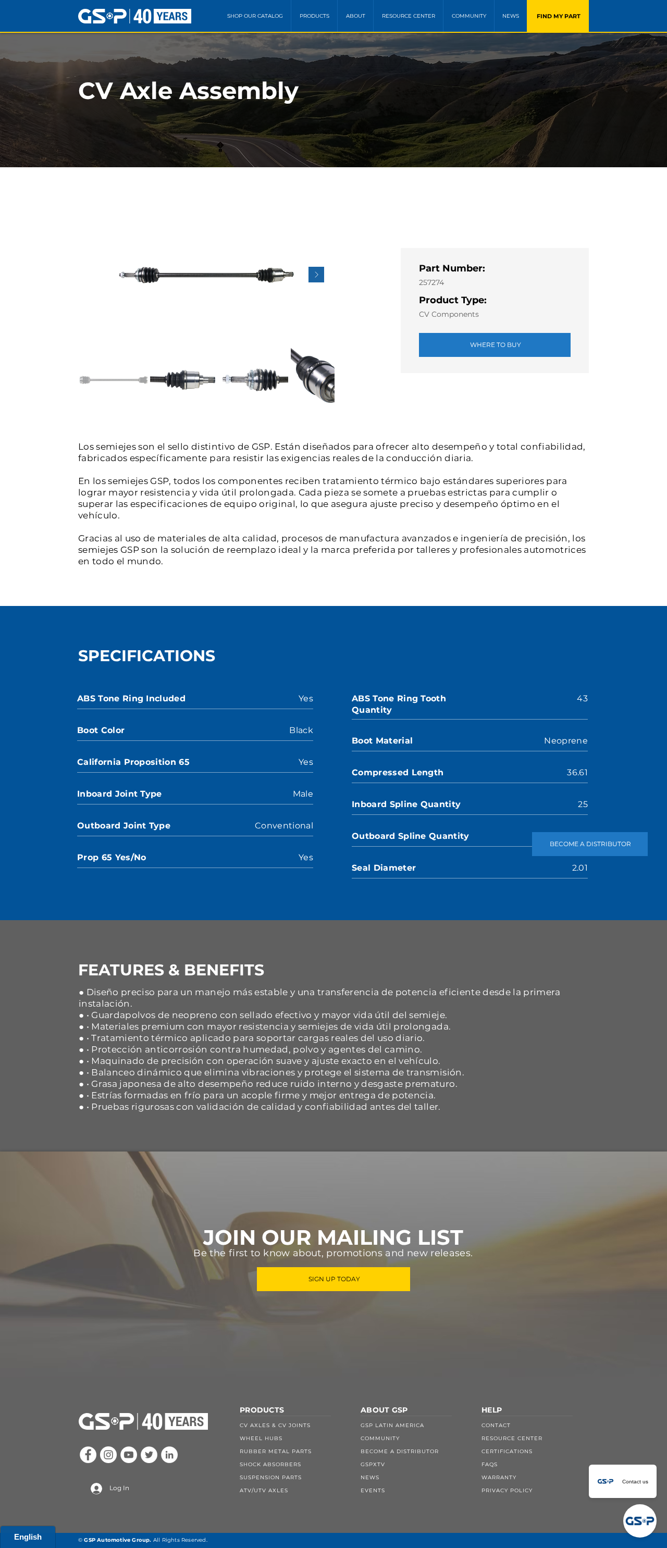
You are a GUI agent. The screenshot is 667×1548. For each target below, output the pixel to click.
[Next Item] (316, 274)
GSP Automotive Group (117, 1540)
